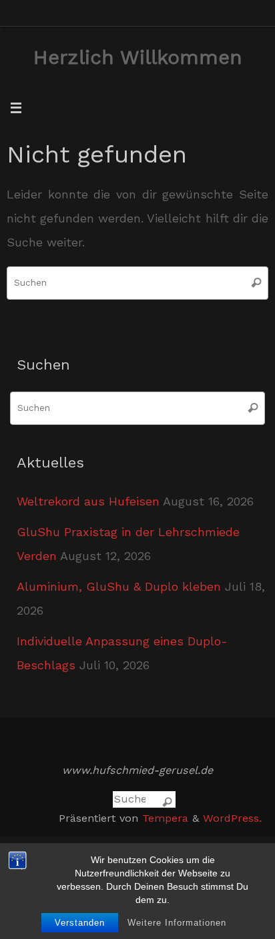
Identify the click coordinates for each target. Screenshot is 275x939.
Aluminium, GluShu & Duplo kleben (119, 586)
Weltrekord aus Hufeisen (88, 501)
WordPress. (232, 818)
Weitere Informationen (176, 923)
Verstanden (80, 923)
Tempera (165, 818)
